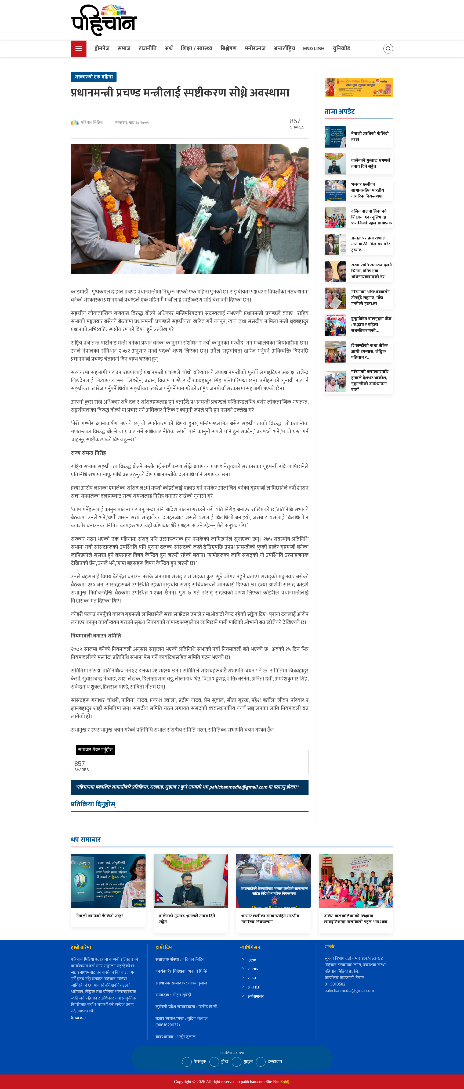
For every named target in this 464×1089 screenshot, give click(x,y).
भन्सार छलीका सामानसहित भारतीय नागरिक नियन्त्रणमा (270, 919)
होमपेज (102, 48)
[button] (79, 49)
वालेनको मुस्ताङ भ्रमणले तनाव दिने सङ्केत (187, 919)
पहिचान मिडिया (92, 123)
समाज (124, 48)
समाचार (253, 969)
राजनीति (148, 48)
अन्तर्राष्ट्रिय (284, 48)
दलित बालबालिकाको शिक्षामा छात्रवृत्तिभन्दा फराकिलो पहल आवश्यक (355, 919)
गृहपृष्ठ (252, 960)
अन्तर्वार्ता (254, 987)
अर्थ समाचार (256, 996)
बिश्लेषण (228, 48)
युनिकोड (341, 48)
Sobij (284, 1081)
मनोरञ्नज (255, 48)
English (314, 48)
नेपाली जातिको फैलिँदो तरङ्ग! (99, 916)
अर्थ (169, 48)
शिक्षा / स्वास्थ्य (196, 48)
